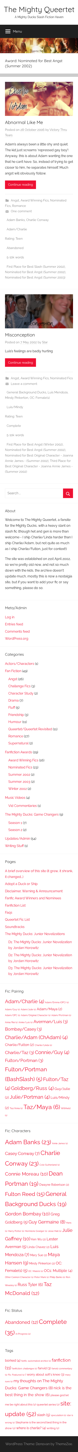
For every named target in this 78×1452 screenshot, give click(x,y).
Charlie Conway (37, 220)
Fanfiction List (15, 905)
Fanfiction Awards (18, 752)
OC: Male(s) (35, 1271)
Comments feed (17, 631)
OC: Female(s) (40, 398)
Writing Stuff (14, 846)
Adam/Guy (12, 1009)
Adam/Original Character (36, 1015)
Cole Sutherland (50, 1165)
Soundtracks (15, 927)
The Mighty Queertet (39, 9)
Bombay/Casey (23, 1029)
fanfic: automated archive (36, 1361)
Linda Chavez (38, 1247)
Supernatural (18, 743)
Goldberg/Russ (32, 1088)
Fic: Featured (16, 1374)
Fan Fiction (13, 671)
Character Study (20, 693)
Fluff (11, 707)
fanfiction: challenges (24, 1368)
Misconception (20, 335)
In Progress (23, 1334)
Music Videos (15, 798)
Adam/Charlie (17, 229)
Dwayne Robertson (54, 1184)
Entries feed (14, 624)
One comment (21, 211)
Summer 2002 (19, 775)
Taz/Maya (42, 1107)
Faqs (8, 912)
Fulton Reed (25, 1194)
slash (43, 1415)
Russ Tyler (30, 1284)
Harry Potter (16, 1231)
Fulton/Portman (24, 1060)
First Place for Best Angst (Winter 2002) (35, 444)
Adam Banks (16, 220)
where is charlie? (31, 1428)
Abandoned (15, 248)
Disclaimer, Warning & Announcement (34, 891)
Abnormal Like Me (24, 122)
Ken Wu (38, 1239)
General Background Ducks (26, 392)
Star (45, 342)
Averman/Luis (50, 1021)
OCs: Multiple (58, 1270)
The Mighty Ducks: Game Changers (32, 814)
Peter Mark (41, 1277)
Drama (13, 700)
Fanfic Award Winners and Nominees (33, 898)
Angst (15, 200)
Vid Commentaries (22, 806)
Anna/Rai (11, 1022)
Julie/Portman (30, 1097)
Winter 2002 (17, 789)
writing (53, 1428)
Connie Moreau (26, 1174)
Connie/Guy (52, 1052)
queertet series (48, 1404)
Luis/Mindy (15, 407)
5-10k (10, 257)
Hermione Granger (36, 1231)
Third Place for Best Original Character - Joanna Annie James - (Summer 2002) (39, 466)
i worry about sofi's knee (44, 1374)
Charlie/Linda (43, 1045)
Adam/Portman (61, 1015)
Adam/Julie (28, 1009)
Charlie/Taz (19, 1052)
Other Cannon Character (19, 1277)
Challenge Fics (19, 686)
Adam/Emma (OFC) (57, 1002)
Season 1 (15, 823)
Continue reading (20, 185)
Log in (9, 617)
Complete (14, 426)
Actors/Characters (19, 664)
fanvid (44, 1368)
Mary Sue (38, 1255)
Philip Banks (57, 1277)
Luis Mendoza (58, 392)
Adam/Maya (49, 1009)
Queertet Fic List (17, 920)
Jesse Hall (54, 1231)
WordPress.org (16, 639)
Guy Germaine (46, 1222)
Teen (19, 239)
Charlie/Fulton (19, 1045)
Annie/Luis (26, 1022)
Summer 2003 (19, 782)
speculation (58, 1415)
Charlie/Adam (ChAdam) (36, 1037)
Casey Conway (22, 1153)
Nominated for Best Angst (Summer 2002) (35, 272)
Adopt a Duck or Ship (21, 884)
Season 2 (15, 830)
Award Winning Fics (35, 200)
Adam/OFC (12, 1015)
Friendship (16, 715)
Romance (19, 206)
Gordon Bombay (27, 1213)
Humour (14, 722)
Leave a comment (24, 384)
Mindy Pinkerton (16, 398)
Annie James (60, 1143)
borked (12, 1360)
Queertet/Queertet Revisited (30, 729)
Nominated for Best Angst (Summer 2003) (35, 277)
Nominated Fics (61, 378)
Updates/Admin (17, 839)
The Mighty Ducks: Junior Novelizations (35, 934)
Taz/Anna (16, 1108)
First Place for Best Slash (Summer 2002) (36, 267)
